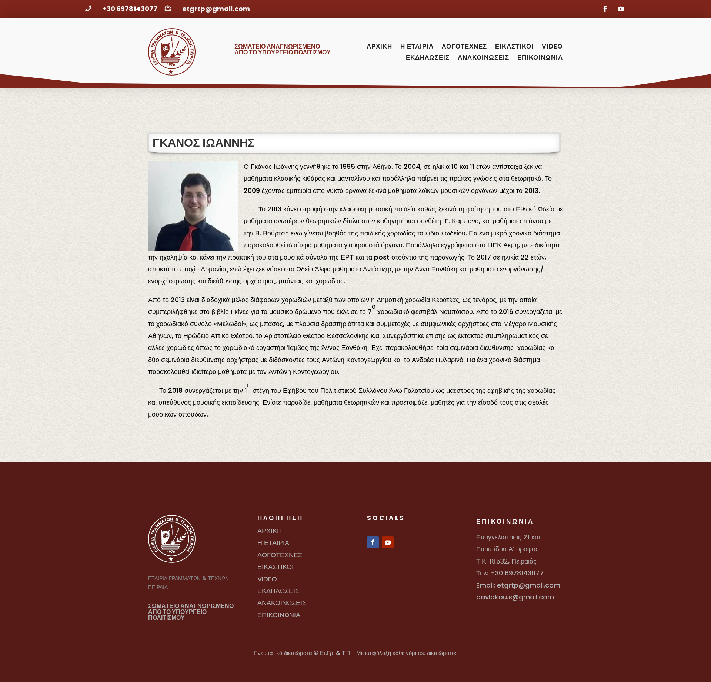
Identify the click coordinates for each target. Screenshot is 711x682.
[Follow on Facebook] (604, 7)
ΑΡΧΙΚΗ (379, 47)
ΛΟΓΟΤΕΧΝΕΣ (464, 47)
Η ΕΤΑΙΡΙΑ (417, 47)
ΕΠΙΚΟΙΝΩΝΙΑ (540, 58)
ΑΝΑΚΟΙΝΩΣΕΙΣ (483, 58)
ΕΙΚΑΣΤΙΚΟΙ (514, 47)
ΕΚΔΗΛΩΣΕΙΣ (428, 58)
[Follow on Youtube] (619, 7)
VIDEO (552, 47)
